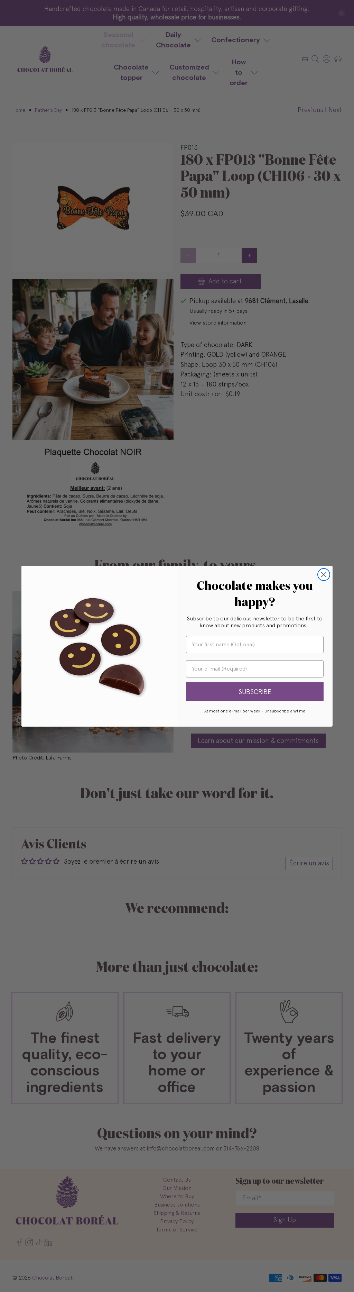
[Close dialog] (324, 574)
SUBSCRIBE (255, 692)
